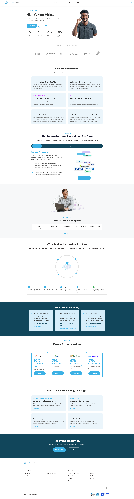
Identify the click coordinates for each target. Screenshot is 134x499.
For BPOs (76, 3)
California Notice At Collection (45, 487)
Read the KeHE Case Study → (40, 326)
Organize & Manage (74, 146)
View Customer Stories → (67, 348)
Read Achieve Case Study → (92, 326)
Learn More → (36, 408)
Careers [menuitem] (92, 473)
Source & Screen (37, 146)
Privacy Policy (27, 487)
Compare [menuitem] (70, 480)
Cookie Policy (56, 487)
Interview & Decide (86, 146)
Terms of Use (34, 487)
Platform (56, 3)
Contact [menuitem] (92, 470)
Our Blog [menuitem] (70, 478)
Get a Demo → (73, 408)
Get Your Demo (84, 178)
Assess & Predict (48, 146)
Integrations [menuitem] (26, 475)
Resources (86, 3)
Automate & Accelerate (60, 146)
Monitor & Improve (98, 146)
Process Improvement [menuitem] (50, 470)
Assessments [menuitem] (27, 473)
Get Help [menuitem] (92, 478)
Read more (39, 373)
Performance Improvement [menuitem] (52, 475)
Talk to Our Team (74, 449)
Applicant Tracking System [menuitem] (29, 470)
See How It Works (45, 25)
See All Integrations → (67, 233)
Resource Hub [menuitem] (71, 470)
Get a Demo (32, 25)
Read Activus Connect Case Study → (68, 328)
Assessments (66, 3)
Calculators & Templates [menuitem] (73, 473)
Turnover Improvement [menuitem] (51, 473)
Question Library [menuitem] (71, 475)
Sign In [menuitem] (91, 475)
